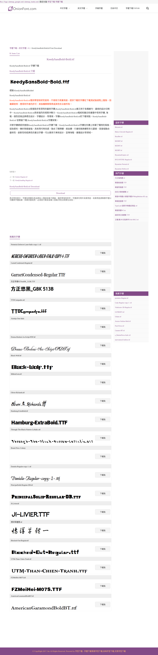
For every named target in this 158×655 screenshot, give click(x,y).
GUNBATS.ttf (119, 312)
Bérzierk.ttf (118, 127)
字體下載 (59, 2)
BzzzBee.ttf (118, 136)
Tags (5, 2)
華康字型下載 (97, 651)
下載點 (102, 253)
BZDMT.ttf (118, 141)
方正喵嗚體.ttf (120, 178)
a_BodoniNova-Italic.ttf (123, 335)
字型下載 (51, 2)
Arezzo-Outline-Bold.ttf (123, 321)
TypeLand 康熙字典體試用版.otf (126, 206)
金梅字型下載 (108, 651)
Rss (1, 2)
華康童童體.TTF (121, 201)
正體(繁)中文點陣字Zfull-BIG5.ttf (127, 220)
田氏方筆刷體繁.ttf (121, 192)
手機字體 (99, 8)
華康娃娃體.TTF (121, 183)
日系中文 (114, 8)
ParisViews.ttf (119, 326)
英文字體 (81, 8)
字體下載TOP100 (132, 8)
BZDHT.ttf (118, 146)
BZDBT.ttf (118, 150)
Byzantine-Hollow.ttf (122, 169)
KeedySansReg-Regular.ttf (24, 180)
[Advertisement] (79, 30)
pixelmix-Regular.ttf (121, 298)
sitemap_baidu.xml (31, 2)
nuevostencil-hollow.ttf (122, 340)
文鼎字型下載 (120, 651)
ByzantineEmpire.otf (122, 155)
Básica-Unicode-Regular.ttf (124, 132)
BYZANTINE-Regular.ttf (123, 160)
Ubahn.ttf (118, 317)
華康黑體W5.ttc (120, 210)
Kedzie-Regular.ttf (21, 177)
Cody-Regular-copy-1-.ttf (123, 303)
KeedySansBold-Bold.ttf (60, 59)
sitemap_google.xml (16, 2)
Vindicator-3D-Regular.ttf (123, 307)
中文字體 (63, 8)
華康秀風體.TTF (121, 187)
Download (60, 193)
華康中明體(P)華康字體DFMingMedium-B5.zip (131, 196)
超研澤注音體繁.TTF (122, 215)
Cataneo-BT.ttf (120, 330)
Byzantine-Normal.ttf (122, 164)
